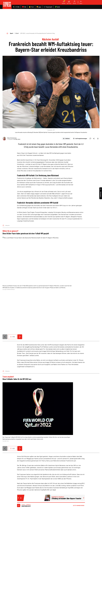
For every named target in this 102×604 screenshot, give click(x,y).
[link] (7, 4)
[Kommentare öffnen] (90, 138)
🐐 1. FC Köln (16, 7)
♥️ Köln (24, 7)
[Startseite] (7, 33)
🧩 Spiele (57, 7)
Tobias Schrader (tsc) (11, 138)
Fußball (17, 33)
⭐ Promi (31, 7)
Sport (11, 33)
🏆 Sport (38, 7)
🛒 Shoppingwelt (48, 7)
